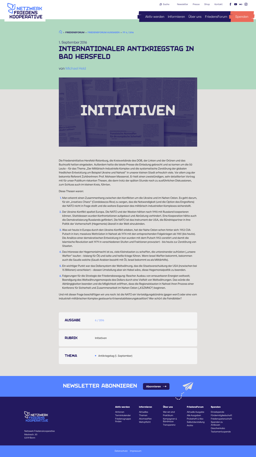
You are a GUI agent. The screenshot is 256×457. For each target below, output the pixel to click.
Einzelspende (217, 412)
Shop (207, 4)
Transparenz (169, 425)
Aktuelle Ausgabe (195, 412)
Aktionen (119, 412)
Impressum (135, 451)
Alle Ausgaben (194, 415)
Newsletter (182, 4)
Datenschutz (121, 451)
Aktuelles (143, 412)
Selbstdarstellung (196, 422)
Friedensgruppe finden (123, 420)
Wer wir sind (169, 412)
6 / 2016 (99, 320)
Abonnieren (153, 386)
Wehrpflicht (145, 422)
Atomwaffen (145, 418)
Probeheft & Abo (195, 418)
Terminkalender (123, 415)
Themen (143, 415)
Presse (196, 4)
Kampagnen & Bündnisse (170, 420)
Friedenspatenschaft (221, 418)
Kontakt (219, 4)
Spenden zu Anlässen (217, 423)
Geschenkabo (218, 428)
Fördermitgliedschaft (221, 415)
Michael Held (75, 68)
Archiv (190, 425)
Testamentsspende (221, 431)
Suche (166, 4)
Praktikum (168, 415)
